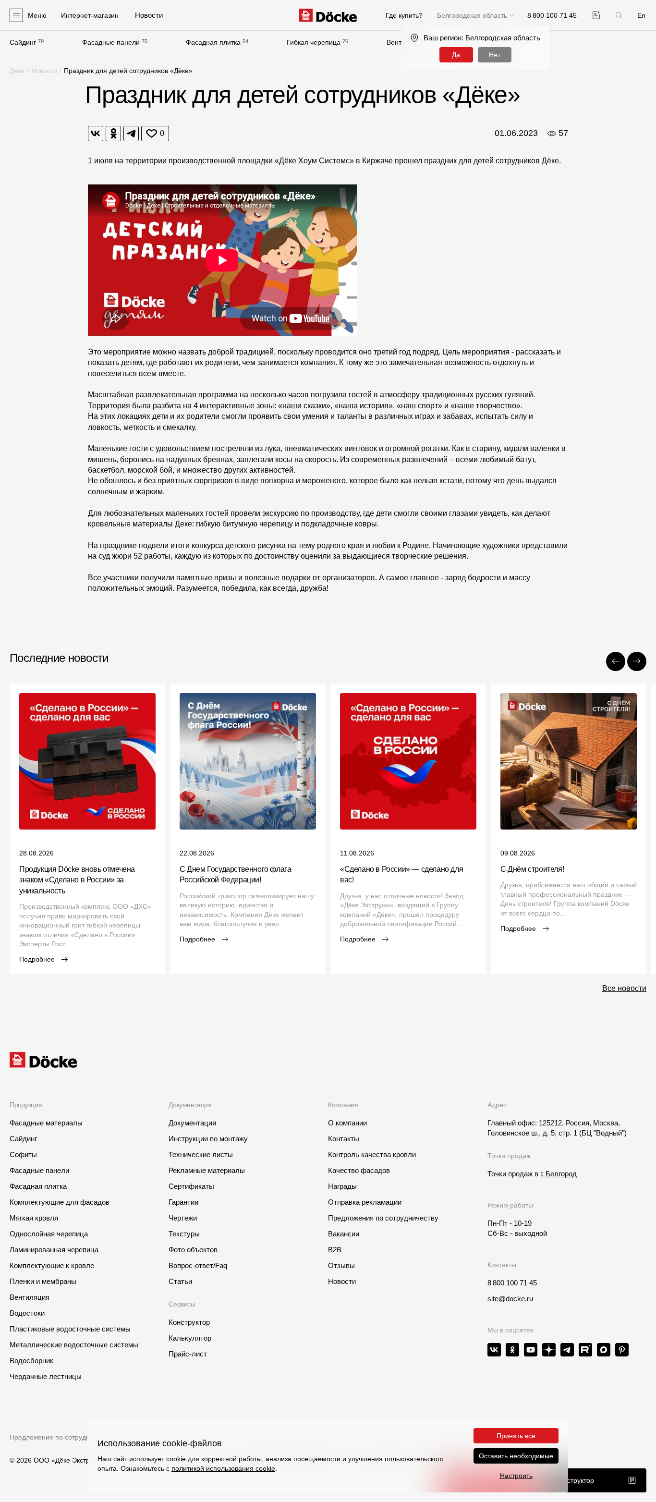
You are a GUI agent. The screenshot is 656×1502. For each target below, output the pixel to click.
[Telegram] (131, 133)
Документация (192, 1123)
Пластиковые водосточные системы (70, 1329)
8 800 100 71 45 (512, 1283)
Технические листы (201, 1154)
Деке (17, 70)
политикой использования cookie (223, 1468)
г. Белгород (558, 1174)
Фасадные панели (111, 42)
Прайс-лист (188, 1354)
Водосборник (31, 1360)
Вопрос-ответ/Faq (198, 1265)
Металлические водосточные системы (74, 1345)
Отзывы (341, 1265)
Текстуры (184, 1234)
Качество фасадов (359, 1170)
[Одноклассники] (113, 133)
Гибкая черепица (313, 42)
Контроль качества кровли (372, 1154)
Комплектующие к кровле (52, 1265)
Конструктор (189, 1322)
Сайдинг (23, 42)
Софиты (23, 1154)
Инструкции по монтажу (208, 1139)
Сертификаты (191, 1186)
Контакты (343, 1139)
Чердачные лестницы (46, 1376)
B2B (334, 1250)
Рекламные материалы (207, 1170)
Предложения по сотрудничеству (383, 1218)
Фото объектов (193, 1250)
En (641, 15)
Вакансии (343, 1234)
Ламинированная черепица (54, 1250)
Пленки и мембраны (43, 1281)
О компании (347, 1123)
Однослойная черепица (49, 1234)
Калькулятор (190, 1338)
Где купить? (404, 15)
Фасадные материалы (46, 1123)
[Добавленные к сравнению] (596, 15)
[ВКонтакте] (95, 133)
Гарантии (183, 1202)
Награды (342, 1186)
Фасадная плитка (213, 42)
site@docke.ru (510, 1298)
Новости (44, 70)
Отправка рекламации (364, 1202)
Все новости (624, 988)
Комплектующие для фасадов (59, 1202)
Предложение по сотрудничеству (62, 1437)
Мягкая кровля (34, 1218)
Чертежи (183, 1218)
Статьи (180, 1281)
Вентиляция (29, 1297)
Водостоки (27, 1313)
